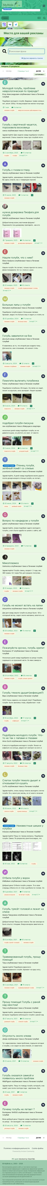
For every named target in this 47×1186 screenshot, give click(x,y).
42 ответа (26, 285)
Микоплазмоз (10, 563)
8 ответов (17, 107)
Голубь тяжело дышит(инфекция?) (23, 692)
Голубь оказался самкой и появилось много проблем (18, 1077)
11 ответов (27, 546)
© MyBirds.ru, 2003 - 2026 (12, 1164)
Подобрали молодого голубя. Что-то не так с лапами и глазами (22, 736)
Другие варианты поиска (33, 58)
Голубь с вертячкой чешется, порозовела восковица (19, 126)
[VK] (10, 24)
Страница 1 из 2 (24, 71)
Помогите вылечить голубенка (20, 380)
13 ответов (24, 1061)
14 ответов (26, 240)
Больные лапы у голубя (16, 304)
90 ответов (25, 940)
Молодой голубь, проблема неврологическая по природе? (20, 90)
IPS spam (15, 1159)
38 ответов (27, 675)
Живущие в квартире (31, 426)
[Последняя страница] (44, 71)
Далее (38, 71)
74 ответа (23, 406)
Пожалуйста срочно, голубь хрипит (23, 647)
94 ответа (24, 808)
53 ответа (24, 503)
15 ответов (26, 153)
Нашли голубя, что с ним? (17, 257)
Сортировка (39, 74)
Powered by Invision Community (23, 1151)
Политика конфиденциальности (17, 1148)
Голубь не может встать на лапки (22, 605)
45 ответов (26, 1019)
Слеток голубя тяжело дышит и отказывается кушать (21, 782)
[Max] (4, 24)
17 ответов (27, 318)
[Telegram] (15, 24)
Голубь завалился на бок (17, 335)
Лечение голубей (32, 131)
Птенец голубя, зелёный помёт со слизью (18, 467)
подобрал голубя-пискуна (17, 423)
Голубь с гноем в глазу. (16, 170)
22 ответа (25, 588)
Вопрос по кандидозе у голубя (20, 520)
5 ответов (24, 195)
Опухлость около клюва (16, 1035)
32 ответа (25, 363)
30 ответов (26, 763)
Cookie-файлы (37, 1148)
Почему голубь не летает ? (18, 1109)
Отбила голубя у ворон (16, 878)
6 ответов (23, 448)
